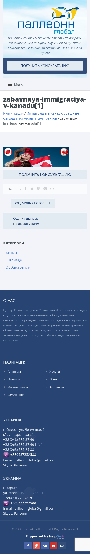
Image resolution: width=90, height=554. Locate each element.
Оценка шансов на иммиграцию (26, 220)
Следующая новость (31, 203)
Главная (14, 371)
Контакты (57, 387)
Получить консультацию (45, 65)
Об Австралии (18, 267)
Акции (11, 252)
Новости (14, 379)
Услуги (54, 371)
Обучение (16, 395)
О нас (53, 379)
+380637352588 (22, 454)
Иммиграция (18, 387)
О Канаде (13, 259)
